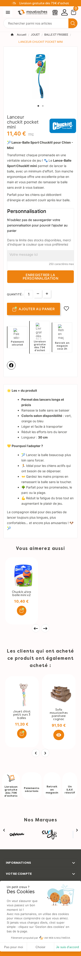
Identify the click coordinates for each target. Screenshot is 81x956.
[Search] (73, 23)
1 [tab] (38, 106)
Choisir (40, 947)
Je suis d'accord (67, 947)
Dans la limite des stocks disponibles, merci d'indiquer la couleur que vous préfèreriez (39, 242)
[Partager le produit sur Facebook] (11, 365)
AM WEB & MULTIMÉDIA (57, 938)
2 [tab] (42, 106)
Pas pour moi (13, 947)
